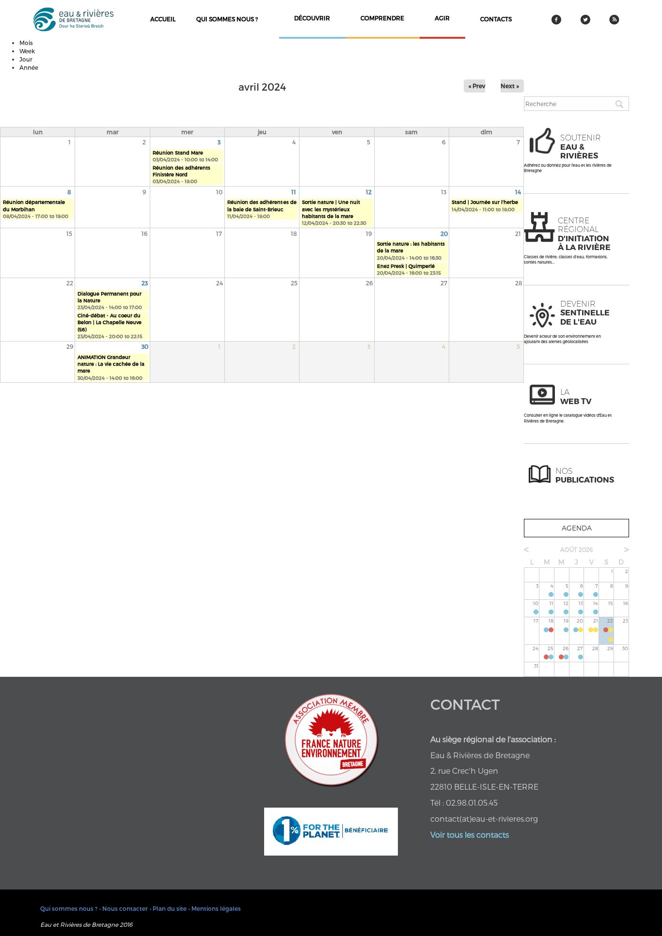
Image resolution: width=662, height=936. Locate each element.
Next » (510, 85)
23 (145, 283)
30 (145, 346)
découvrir (312, 18)
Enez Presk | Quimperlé (406, 266)
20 (444, 233)
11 (293, 191)
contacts (496, 19)
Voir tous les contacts (469, 834)
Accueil (162, 19)
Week (27, 50)
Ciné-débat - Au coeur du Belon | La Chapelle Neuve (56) (110, 322)
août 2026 (576, 549)
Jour (25, 59)
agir (442, 18)
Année (28, 67)
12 (369, 191)
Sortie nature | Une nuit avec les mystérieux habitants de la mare (331, 209)
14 (518, 191)
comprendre (382, 18)
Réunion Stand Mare (178, 153)
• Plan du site (168, 908)
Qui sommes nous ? (227, 19)
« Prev (477, 85)
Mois (26, 42)
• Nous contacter (123, 908)
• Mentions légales (215, 908)
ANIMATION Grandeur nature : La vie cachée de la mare (111, 364)
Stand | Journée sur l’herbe (485, 202)
